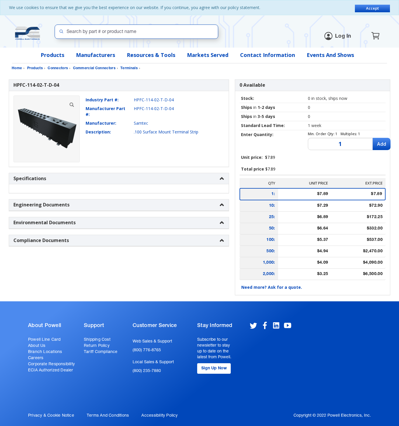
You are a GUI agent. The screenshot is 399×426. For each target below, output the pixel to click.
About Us (37, 346)
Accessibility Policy (159, 416)
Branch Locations (45, 352)
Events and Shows (330, 54)
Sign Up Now (214, 368)
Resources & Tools (151, 54)
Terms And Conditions (108, 416)
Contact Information (267, 54)
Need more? (271, 287)
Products (52, 54)
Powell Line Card (44, 340)
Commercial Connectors (94, 68)
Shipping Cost (97, 340)
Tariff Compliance (101, 352)
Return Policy (97, 346)
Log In (343, 36)
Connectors (58, 68)
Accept (372, 8)
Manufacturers (95, 54)
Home (17, 68)
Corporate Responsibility (51, 364)
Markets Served (207, 54)
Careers (35, 358)
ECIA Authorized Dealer (50, 370)
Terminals (129, 68)
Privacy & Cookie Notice (51, 416)
